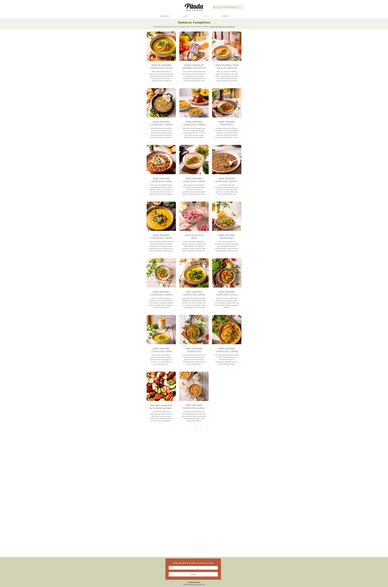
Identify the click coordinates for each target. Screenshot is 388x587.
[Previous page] (187, 428)
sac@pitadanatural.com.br (194, 584)
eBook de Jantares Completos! (222, 27)
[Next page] (200, 428)
